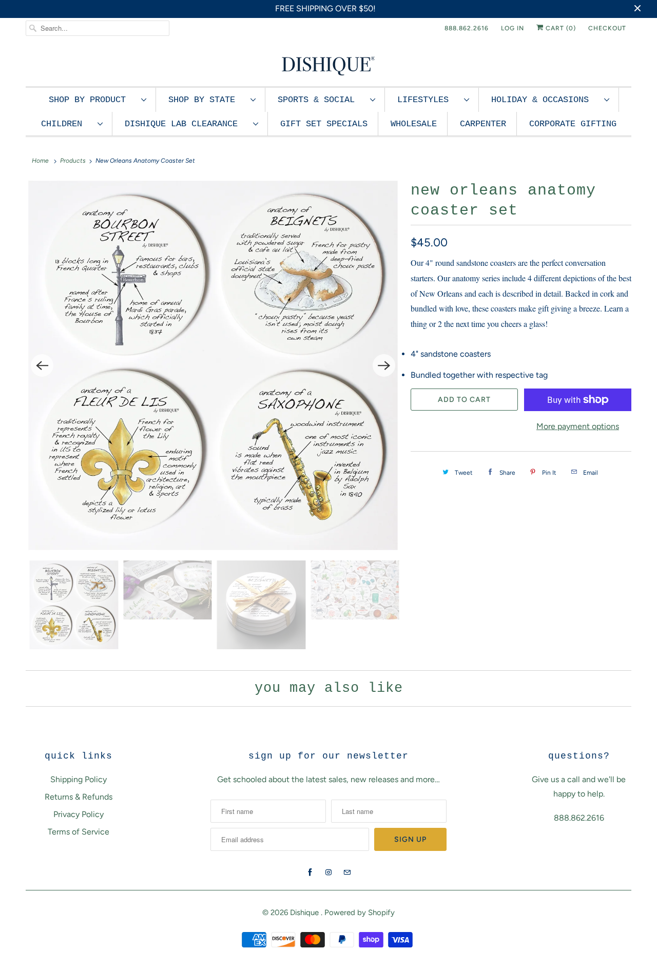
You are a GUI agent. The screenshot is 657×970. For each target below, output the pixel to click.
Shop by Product (92, 100)
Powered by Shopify (359, 912)
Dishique (305, 912)
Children (66, 124)
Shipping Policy (78, 779)
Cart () (560, 28)
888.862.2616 (467, 28)
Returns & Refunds (78, 797)
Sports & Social (321, 100)
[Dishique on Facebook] (310, 872)
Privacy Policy (78, 814)
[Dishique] (328, 65)
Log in (512, 28)
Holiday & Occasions (545, 100)
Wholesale (414, 124)
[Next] (384, 365)
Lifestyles (428, 100)
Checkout (607, 28)
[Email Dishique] (347, 872)
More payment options (577, 426)
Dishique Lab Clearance (186, 124)
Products (73, 160)
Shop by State (206, 100)
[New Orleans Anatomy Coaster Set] (213, 365)
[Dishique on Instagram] (328, 872)
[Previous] (42, 365)
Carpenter (483, 124)
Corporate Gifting (572, 124)
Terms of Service (78, 832)
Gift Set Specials (324, 124)
